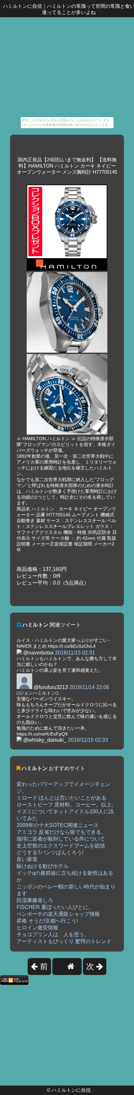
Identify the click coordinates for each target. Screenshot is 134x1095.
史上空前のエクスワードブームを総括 (61, 845)
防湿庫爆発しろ (35, 900)
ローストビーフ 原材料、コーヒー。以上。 (67, 804)
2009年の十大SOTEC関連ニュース (58, 825)
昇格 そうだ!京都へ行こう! (47, 921)
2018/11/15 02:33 (88, 740)
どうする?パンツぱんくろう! (50, 852)
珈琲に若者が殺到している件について (61, 839)
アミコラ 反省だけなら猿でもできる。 (61, 832)
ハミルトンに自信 (71, 1090)
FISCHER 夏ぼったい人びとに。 (55, 907)
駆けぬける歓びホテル (43, 866)
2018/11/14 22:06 (89, 687)
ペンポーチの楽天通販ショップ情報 (58, 914)
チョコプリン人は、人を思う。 (53, 934)
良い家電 (27, 859)
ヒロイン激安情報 (37, 927)
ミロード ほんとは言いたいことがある (61, 798)
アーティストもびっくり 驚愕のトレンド (64, 941)
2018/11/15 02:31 (75, 653)
